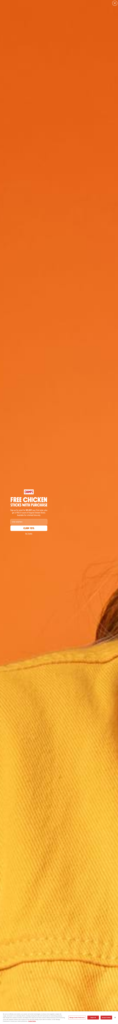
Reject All (93, 1017)
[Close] (115, 1017)
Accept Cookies (106, 1017)
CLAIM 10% (28, 528)
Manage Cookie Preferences (77, 1017)
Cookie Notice (32, 1021)
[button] (28, 534)
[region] (59, 1017)
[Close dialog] (114, 3)
